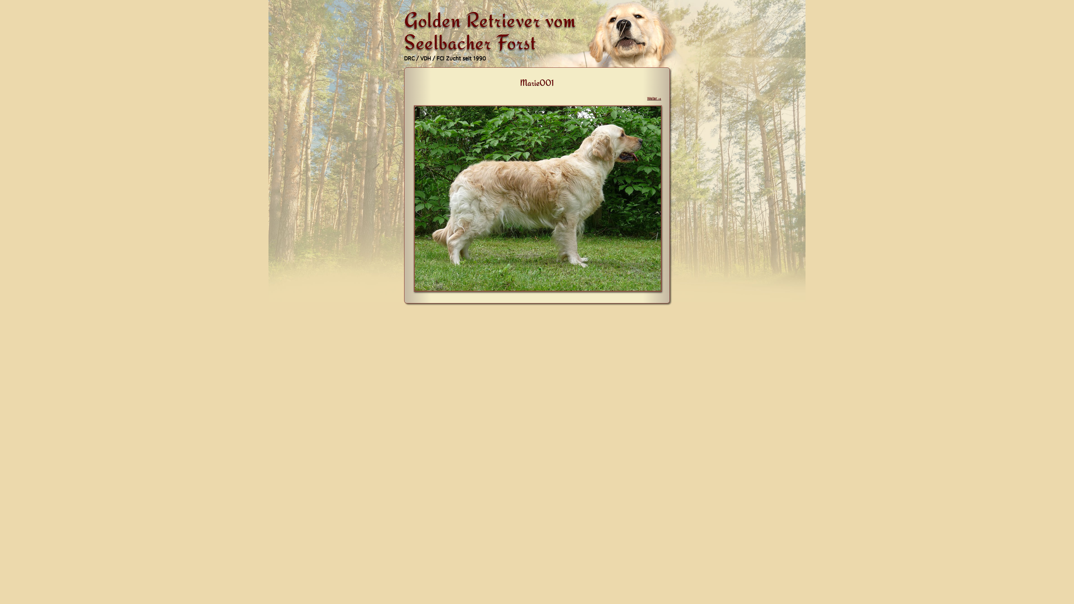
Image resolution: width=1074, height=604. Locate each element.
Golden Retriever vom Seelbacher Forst (490, 30)
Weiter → (654, 98)
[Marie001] (538, 290)
